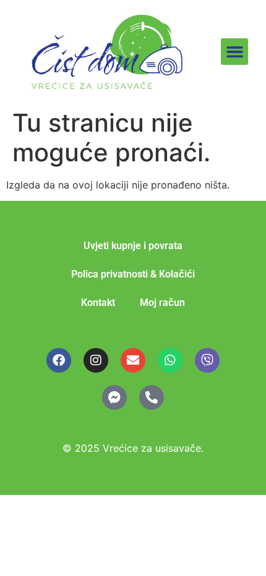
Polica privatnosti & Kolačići (133, 274)
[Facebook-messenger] (114, 397)
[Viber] (207, 360)
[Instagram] (96, 360)
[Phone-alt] (151, 397)
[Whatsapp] (170, 360)
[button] (234, 52)
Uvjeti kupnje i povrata (133, 246)
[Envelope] (133, 360)
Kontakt (98, 302)
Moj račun (162, 302)
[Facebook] (58, 360)
